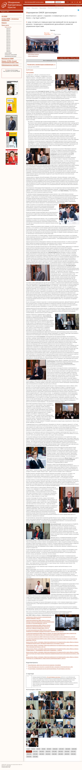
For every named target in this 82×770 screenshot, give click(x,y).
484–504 (67, 754)
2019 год (8, 36)
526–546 (29, 756)
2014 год (8, 43)
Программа (30, 72)
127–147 (61, 749)
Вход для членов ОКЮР (30, 2)
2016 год (8, 40)
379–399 (35, 754)
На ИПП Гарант (29, 69)
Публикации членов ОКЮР (11, 54)
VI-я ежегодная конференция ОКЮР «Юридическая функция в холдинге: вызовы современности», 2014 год (50, 636)
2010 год (8, 50)
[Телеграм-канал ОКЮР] (78, 10)
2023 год (8, 30)
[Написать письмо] (77, 2)
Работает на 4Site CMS (6, 765)
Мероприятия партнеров (10, 56)
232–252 (42, 751)
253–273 (48, 751)
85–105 (49, 749)
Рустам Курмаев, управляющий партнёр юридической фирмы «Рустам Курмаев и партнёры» (49, 668)
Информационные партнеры (10, 65)
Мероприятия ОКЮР (8, 58)
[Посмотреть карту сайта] (74, 2)
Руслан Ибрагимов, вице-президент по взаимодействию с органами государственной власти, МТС (50, 666)
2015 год (8, 42)
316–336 (67, 751)
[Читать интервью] (12, 88)
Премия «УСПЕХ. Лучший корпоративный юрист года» (10, 61)
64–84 (43, 749)
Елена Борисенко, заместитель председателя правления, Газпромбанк (44, 665)
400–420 (42, 754)
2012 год (8, 47)
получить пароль (40, 2)
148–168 (68, 749)
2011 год (8, 48)
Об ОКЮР (4, 16)
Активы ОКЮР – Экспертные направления (10, 19)
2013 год (8, 45)
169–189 (74, 749)
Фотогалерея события (34, 54)
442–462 (54, 754)
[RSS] (79, 2)
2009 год (8, 51)
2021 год (8, 33)
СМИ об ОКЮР (8, 53)
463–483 (61, 754)
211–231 (35, 751)
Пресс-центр (5, 25)
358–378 (29, 754)
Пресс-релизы (8, 27)
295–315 (61, 751)
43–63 (38, 749)
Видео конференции (33, 56)
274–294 (54, 751)
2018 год (8, 37)
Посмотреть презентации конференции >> (41, 64)
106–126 (55, 749)
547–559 (35, 756)
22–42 (33, 749)
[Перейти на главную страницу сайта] (72, 2)
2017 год (8, 39)
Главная (28, 8)
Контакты (78, 5)
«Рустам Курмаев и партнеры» (54, 677)
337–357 (73, 751)
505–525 (73, 754)
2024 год (8, 28)
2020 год (8, 34)
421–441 (48, 754)
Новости (4, 22)
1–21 (28, 749)
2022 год (8, 31)
